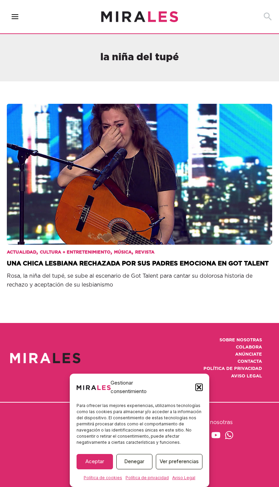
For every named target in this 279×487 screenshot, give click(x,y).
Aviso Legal (183, 477)
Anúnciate (248, 354)
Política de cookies (103, 477)
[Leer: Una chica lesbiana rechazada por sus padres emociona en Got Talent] (139, 169)
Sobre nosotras (240, 340)
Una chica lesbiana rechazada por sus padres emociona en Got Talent (138, 263)
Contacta (249, 361)
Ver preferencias (179, 461)
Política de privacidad (147, 477)
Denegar (134, 461)
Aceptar (94, 461)
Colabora (249, 347)
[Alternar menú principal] (15, 17)
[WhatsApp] (229, 435)
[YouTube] (215, 435)
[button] (199, 387)
